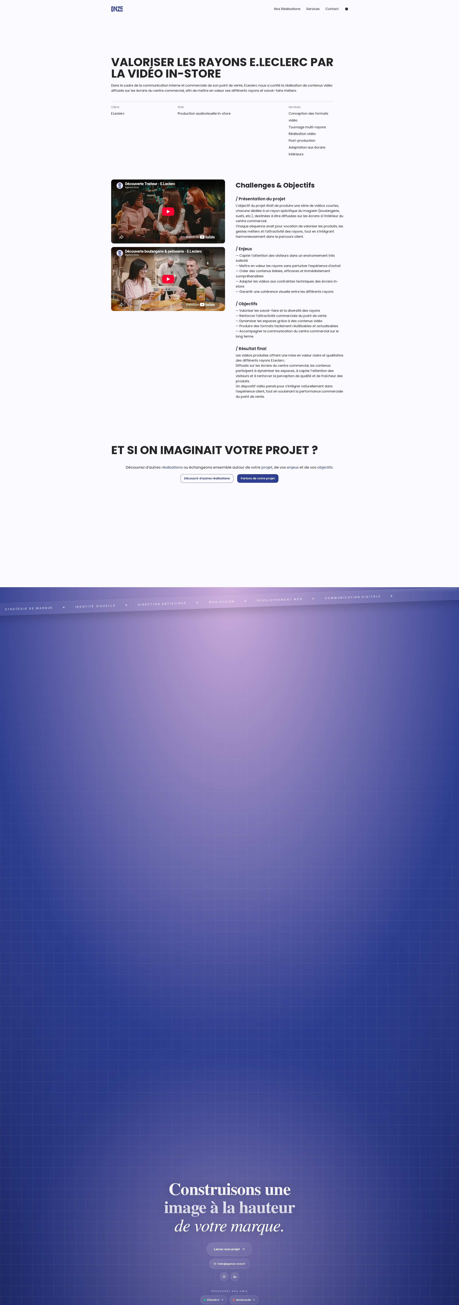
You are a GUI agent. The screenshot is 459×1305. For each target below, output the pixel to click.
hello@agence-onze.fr (231, 1263)
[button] (207, 478)
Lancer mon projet (227, 1249)
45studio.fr (213, 1299)
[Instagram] (224, 1276)
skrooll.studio (243, 1299)
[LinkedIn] (235, 1276)
